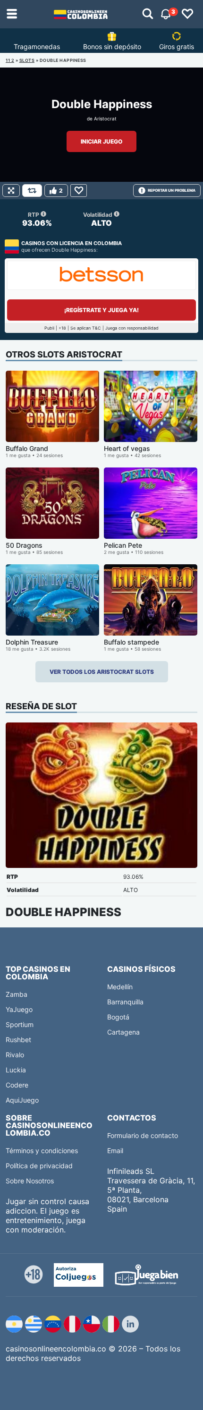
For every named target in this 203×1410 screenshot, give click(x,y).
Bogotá (118, 1017)
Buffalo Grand (27, 448)
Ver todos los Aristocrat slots (102, 671)
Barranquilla (125, 1002)
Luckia (16, 1070)
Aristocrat (105, 118)
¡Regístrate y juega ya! (101, 310)
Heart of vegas (127, 448)
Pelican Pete (123, 545)
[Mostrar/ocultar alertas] (148, 14)
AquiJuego (22, 1100)
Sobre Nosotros (30, 1181)
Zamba (16, 994)
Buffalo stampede (131, 642)
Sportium (20, 1024)
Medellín (120, 987)
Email (115, 1151)
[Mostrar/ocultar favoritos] (187, 14)
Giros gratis (176, 46)
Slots (27, 60)
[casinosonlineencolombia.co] (80, 14)
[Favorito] (78, 190)
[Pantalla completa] (11, 190)
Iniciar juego (101, 141)
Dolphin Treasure (32, 642)
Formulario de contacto (142, 1135)
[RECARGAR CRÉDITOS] (32, 190)
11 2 (10, 60)
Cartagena (123, 1032)
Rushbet (18, 1040)
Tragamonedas (37, 46)
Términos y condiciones (42, 1151)
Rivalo (15, 1055)
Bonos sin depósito (112, 46)
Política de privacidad (39, 1166)
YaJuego (19, 1009)
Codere (17, 1085)
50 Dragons (24, 545)
